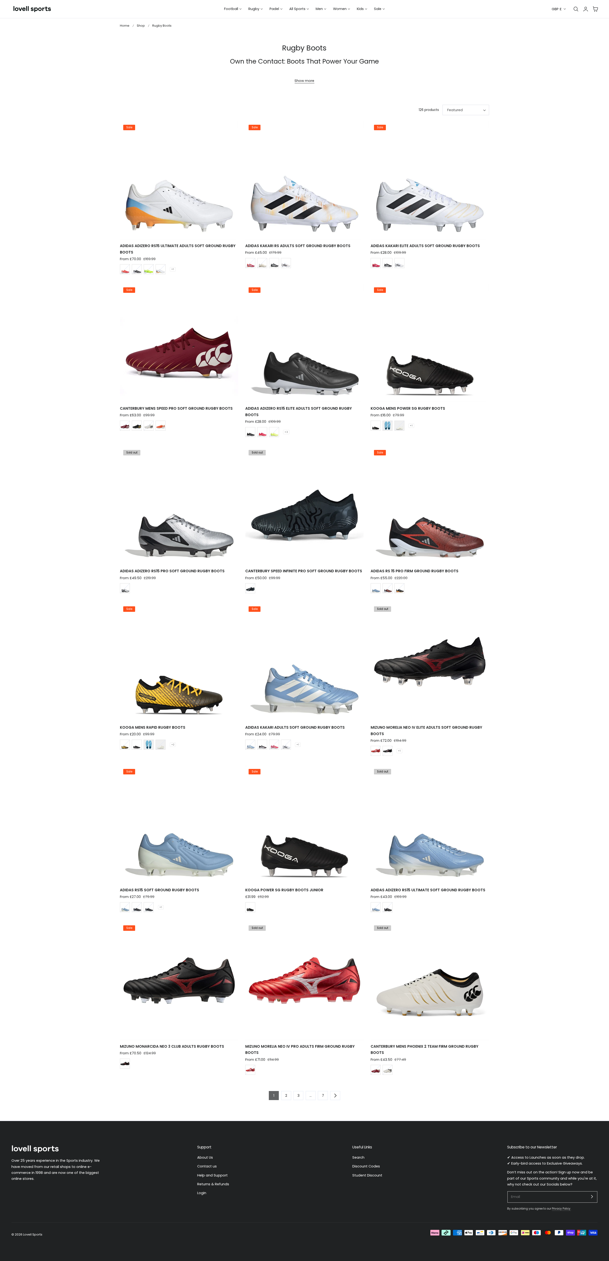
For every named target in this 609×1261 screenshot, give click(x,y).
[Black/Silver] (250, 588)
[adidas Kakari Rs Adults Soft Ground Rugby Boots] (304, 180)
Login (201, 1193)
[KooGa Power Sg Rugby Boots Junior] (304, 824)
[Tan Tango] (161, 426)
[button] (595, 9)
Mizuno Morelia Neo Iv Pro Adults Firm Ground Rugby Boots (300, 1049)
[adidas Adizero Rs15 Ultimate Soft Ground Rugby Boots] (430, 824)
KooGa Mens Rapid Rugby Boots (152, 727)
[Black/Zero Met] (399, 588)
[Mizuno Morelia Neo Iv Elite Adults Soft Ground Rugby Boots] (430, 662)
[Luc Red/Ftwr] (250, 263)
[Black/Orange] (125, 745)
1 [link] (273, 1095)
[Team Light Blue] (376, 588)
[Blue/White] (125, 907)
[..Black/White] (149, 907)
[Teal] (388, 426)
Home (124, 26)
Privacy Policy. (561, 1209)
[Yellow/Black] (149, 269)
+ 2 (173, 744)
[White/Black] (286, 745)
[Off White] (262, 263)
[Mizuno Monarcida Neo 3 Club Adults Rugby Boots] (179, 980)
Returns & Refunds (213, 1184)
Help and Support (212, 1175)
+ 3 (286, 432)
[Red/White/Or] (125, 269)
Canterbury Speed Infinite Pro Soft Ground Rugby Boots (303, 570)
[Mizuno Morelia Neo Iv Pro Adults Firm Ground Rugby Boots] (304, 980)
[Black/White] (137, 269)
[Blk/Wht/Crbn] (262, 745)
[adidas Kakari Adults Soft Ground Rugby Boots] (304, 662)
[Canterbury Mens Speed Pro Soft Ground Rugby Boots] (179, 343)
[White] (149, 426)
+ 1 (173, 269)
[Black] (137, 426)
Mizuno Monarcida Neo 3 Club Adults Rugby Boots (172, 1046)
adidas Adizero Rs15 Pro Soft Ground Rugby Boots (172, 570)
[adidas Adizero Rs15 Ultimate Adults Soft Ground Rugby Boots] (179, 180)
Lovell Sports (32, 1234)
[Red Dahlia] (125, 426)
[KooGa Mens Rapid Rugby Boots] (179, 662)
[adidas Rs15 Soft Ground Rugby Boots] (179, 824)
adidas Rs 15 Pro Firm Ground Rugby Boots (414, 570)
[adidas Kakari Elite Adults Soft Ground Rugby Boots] (430, 180)
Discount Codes (366, 1166)
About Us (205, 1157)
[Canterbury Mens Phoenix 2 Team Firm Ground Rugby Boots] (430, 980)
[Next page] (335, 1095)
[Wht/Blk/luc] (161, 269)
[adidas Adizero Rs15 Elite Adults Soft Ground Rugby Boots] (304, 343)
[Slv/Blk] (125, 588)
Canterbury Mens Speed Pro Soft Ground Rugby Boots (176, 408)
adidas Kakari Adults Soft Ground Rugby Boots (295, 727)
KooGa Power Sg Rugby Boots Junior (284, 889)
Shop (141, 26)
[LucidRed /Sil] (274, 745)
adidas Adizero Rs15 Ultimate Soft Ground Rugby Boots (428, 889)
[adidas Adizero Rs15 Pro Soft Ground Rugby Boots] (179, 505)
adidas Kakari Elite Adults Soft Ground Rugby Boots (425, 245)
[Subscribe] (592, 1196)
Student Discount (367, 1175)
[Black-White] (137, 907)
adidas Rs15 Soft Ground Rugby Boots (159, 889)
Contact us (207, 1166)
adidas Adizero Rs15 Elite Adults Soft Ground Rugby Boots (298, 411)
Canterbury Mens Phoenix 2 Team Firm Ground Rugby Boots (424, 1049)
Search (358, 1157)
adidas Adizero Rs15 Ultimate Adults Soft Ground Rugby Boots (178, 248)
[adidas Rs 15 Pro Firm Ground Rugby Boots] (430, 505)
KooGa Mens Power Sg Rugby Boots (408, 408)
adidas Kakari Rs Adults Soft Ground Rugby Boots (297, 245)
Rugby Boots (162, 26)
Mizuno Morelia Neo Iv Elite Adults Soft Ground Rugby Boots (426, 730)
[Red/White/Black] (376, 751)
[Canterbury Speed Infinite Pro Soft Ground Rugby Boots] (304, 505)
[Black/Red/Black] (388, 751)
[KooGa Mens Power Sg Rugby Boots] (430, 343)
